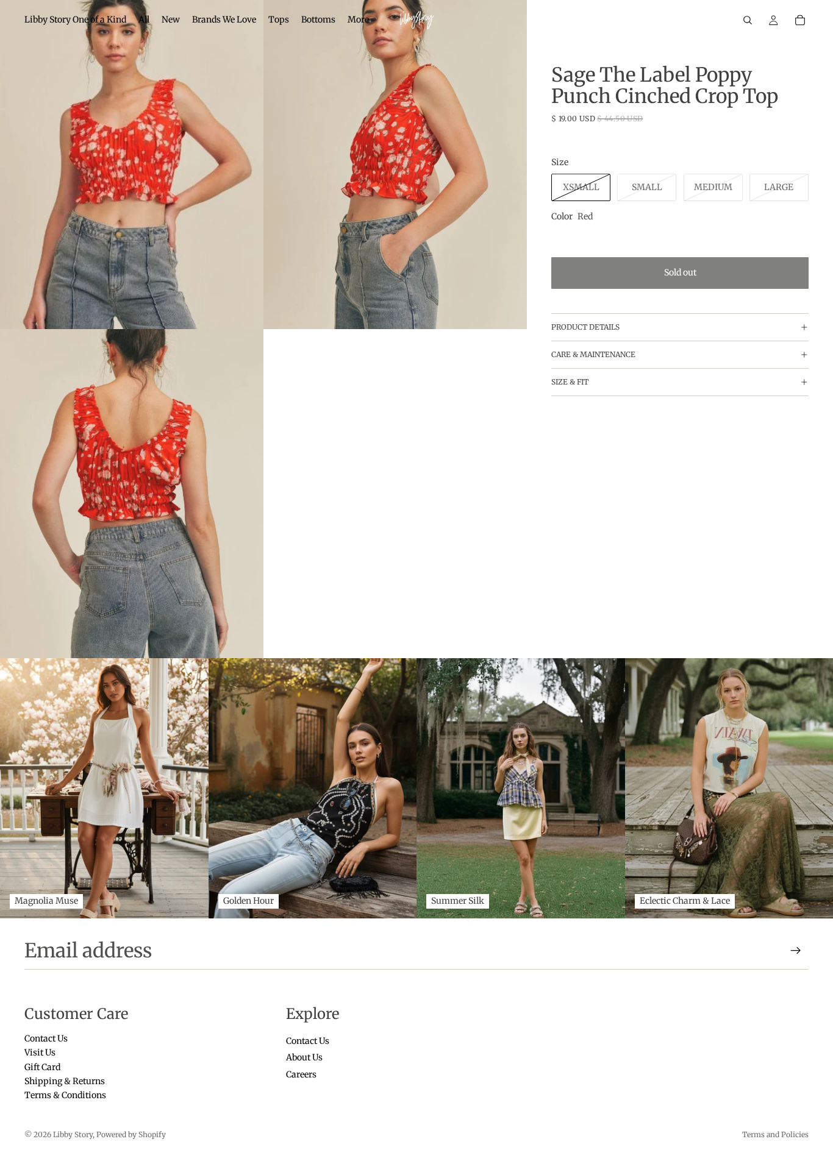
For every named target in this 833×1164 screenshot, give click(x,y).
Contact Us (46, 1038)
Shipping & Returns (64, 1081)
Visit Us (39, 1052)
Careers (301, 1073)
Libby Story (73, 1134)
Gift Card (42, 1066)
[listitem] (358, 20)
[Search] (747, 20)
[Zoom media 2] (395, 164)
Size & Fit (569, 382)
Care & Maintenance (593, 355)
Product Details (585, 327)
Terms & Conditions (65, 1095)
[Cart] (800, 20)
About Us (304, 1057)
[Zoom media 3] (131, 493)
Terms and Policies (775, 1134)
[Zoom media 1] (131, 164)
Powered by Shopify (131, 1134)
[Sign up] (796, 950)
